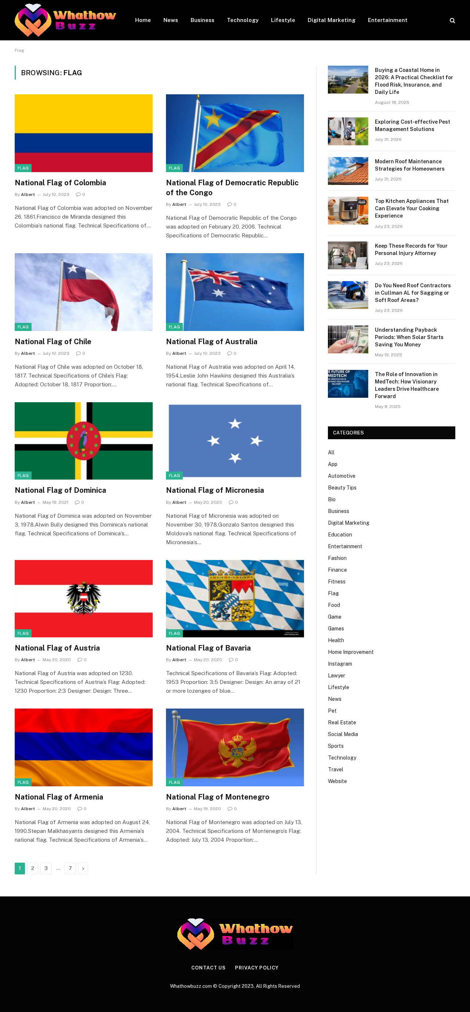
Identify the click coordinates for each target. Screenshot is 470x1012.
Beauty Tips (342, 488)
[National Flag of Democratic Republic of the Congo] (235, 133)
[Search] (451, 20)
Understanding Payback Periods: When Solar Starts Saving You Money (409, 337)
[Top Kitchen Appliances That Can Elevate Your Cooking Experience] (348, 211)
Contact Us (208, 968)
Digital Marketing (331, 20)
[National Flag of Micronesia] (235, 441)
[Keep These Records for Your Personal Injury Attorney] (348, 255)
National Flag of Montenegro (218, 797)
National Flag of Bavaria (208, 648)
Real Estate (342, 722)
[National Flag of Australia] (235, 292)
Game (334, 617)
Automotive (341, 476)
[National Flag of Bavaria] (235, 599)
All (331, 452)
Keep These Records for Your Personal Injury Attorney (411, 249)
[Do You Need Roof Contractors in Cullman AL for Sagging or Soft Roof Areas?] (348, 295)
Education (340, 535)
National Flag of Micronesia (215, 490)
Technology (242, 20)
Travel (335, 769)
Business (202, 20)
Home (143, 20)
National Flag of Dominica (60, 490)
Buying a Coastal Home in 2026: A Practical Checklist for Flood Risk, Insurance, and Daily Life (414, 81)
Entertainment (388, 20)
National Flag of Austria (57, 648)
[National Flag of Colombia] (84, 133)
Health (336, 640)
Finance (337, 570)
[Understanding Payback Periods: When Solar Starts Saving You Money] (348, 339)
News (170, 20)
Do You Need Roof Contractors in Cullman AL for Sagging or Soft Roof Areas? (413, 293)
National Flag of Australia (211, 341)
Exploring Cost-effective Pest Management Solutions (412, 125)
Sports (336, 746)
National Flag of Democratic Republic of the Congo (232, 187)
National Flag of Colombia (60, 182)
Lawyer (336, 675)
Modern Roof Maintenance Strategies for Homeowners (410, 165)
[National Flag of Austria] (84, 599)
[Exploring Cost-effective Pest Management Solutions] (348, 131)
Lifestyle (283, 20)
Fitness (337, 582)
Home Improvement (351, 652)
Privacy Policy (257, 968)
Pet (332, 711)
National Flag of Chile (53, 341)
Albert (28, 194)
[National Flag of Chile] (84, 292)
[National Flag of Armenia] (84, 747)
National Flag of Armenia (59, 797)
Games (336, 628)
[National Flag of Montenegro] (235, 747)
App (332, 464)
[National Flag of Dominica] (84, 441)
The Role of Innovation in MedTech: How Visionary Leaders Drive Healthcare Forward (407, 385)
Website (337, 781)
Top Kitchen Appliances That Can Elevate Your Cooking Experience (412, 208)
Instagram (340, 664)
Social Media (343, 734)
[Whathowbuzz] (65, 20)
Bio (332, 499)
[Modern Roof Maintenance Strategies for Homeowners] (348, 171)
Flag (23, 168)
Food (334, 605)
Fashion (337, 558)
